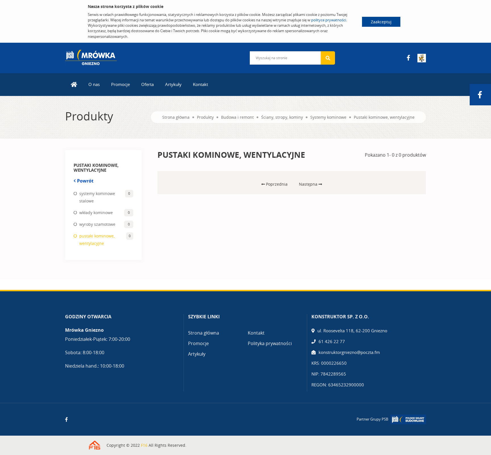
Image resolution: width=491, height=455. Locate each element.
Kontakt (200, 84)
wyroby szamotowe (97, 224)
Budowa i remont (237, 117)
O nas (94, 84)
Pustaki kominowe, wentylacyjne (384, 117)
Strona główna (176, 117)
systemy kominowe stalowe (97, 197)
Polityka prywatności (270, 343)
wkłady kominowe (96, 212)
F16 (144, 445)
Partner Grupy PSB (372, 419)
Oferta (147, 84)
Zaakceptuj (381, 21)
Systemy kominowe (328, 117)
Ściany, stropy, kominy (282, 117)
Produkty (205, 117)
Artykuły (173, 84)
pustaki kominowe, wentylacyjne (97, 239)
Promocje (120, 84)
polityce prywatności (328, 19)
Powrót (85, 181)
